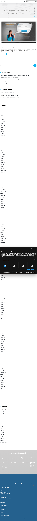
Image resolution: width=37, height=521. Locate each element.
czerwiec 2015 (2, 333)
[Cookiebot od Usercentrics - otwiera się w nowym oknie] (31, 248)
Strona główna (2, 440)
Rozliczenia (2, 434)
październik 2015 (3, 325)
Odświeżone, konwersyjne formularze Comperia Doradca (17, 47)
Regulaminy (2, 432)
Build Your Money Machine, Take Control (12, 93)
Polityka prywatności (3, 505)
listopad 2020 (2, 236)
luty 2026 (2, 119)
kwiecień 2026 (2, 115)
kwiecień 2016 (2, 314)
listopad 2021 (2, 213)
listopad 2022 (2, 189)
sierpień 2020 (2, 242)
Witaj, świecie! (11, 92)
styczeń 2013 (2, 390)
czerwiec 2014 (2, 357)
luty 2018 (2, 279)
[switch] (14, 266)
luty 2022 (2, 207)
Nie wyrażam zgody (6, 272)
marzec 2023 (2, 181)
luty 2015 (2, 341)
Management (2, 420)
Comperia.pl (2, 509)
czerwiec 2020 (2, 246)
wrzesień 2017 (2, 285)
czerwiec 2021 (2, 222)
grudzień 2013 (2, 368)
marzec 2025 (2, 141)
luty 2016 (2, 318)
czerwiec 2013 (2, 380)
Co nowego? (2, 413)
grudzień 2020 (2, 234)
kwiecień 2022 (2, 203)
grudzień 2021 (2, 211)
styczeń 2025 (2, 144)
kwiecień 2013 (2, 384)
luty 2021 (2, 230)
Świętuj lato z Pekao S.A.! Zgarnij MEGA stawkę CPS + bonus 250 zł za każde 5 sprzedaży (17, 98)
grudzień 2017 (2, 281)
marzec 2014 (2, 362)
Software (1, 436)
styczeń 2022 (2, 209)
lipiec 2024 (2, 156)
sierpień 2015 (2, 329)
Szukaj (34, 65)
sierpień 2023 (2, 174)
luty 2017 (2, 296)
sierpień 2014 (2, 353)
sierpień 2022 (2, 195)
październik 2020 (3, 238)
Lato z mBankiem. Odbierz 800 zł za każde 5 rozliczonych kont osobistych (12, 79)
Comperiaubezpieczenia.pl (4, 515)
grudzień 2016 (2, 300)
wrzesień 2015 (2, 327)
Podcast (1, 428)
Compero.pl (2, 510)
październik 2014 (3, 349)
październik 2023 (3, 170)
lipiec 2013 (2, 378)
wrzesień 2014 (2, 351)
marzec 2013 (2, 386)
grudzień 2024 (2, 146)
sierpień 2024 (2, 154)
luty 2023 (2, 183)
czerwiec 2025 (2, 135)
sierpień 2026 (2, 107)
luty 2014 (2, 364)
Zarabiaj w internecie (3, 442)
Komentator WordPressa (4, 92)
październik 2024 (3, 150)
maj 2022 (2, 201)
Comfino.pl (2, 512)
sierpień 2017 (2, 286)
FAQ (1, 416)
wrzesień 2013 (2, 374)
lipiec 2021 (2, 220)
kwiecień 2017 (2, 292)
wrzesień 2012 (2, 397)
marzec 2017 (2, 294)
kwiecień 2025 (2, 139)
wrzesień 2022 (2, 193)
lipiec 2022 (2, 197)
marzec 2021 (2, 228)
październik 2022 (3, 191)
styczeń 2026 (2, 121)
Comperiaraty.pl (3, 513)
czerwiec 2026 (2, 111)
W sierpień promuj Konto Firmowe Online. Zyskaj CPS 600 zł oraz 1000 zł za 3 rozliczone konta (16, 83)
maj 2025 (2, 137)
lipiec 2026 (2, 109)
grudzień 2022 (2, 187)
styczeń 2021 (2, 232)
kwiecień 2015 (2, 337)
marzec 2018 (2, 277)
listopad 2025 (2, 125)
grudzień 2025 (2, 123)
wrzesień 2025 (2, 129)
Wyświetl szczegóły (30, 269)
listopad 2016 (2, 302)
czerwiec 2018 (2, 275)
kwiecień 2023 (2, 179)
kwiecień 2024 (2, 160)
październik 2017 (3, 283)
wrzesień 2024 (2, 152)
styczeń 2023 (2, 185)
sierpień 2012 (2, 399)
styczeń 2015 (2, 343)
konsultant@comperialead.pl (5, 493)
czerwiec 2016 (2, 312)
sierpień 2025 (2, 131)
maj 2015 (2, 335)
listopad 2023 (2, 168)
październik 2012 (3, 395)
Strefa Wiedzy (2, 438)
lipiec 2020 (2, 244)
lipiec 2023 (2, 176)
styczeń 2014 (2, 366)
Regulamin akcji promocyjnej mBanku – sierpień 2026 (9, 81)
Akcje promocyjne (3, 409)
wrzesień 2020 (2, 240)
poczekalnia (2, 426)
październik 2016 (3, 304)
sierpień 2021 (2, 218)
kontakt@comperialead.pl (4, 492)
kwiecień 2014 (2, 360)
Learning (1, 418)
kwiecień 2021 (2, 226)
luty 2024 (2, 164)
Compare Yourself (3, 414)
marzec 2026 (2, 117)
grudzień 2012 (2, 392)
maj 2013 (2, 382)
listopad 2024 (2, 148)
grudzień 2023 (2, 166)
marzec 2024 (2, 162)
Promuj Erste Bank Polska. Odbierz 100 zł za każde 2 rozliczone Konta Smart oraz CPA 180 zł (15, 75)
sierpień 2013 (2, 376)
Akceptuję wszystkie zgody (30, 272)
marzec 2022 (2, 205)
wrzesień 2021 (2, 216)
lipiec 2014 (2, 355)
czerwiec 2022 (2, 199)
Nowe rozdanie (2, 424)
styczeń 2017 (2, 298)
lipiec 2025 (2, 133)
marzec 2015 (2, 339)
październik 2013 (3, 372)
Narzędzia (2, 422)
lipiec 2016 (2, 310)
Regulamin (2, 503)
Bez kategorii (2, 411)
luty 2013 (2, 388)
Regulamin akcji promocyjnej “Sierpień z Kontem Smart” (9, 77)
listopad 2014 (2, 347)
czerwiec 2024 (2, 158)
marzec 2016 (2, 316)
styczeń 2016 (2, 320)
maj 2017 (2, 290)
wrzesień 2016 (2, 306)
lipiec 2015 (2, 331)
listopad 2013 (2, 370)
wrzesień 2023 (2, 172)
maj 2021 (2, 224)
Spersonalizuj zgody (18, 272)
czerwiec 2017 (2, 288)
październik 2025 (3, 127)
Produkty (2, 430)
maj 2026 (2, 113)
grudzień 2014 (2, 345)
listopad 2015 (2, 323)
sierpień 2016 (2, 308)
